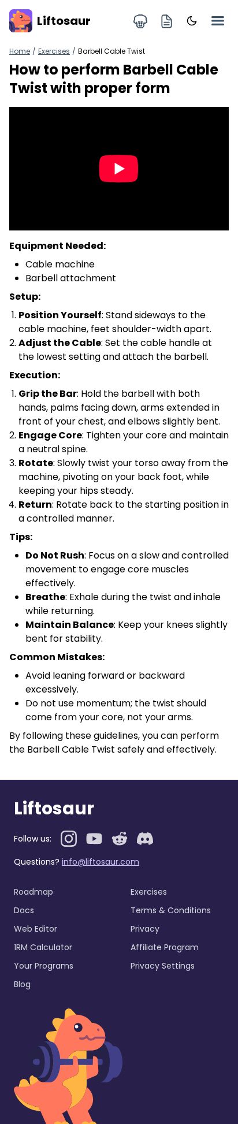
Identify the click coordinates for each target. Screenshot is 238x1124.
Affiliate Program (165, 947)
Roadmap (33, 892)
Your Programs (43, 966)
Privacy (145, 929)
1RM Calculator (43, 947)
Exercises (54, 51)
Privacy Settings (163, 966)
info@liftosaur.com (100, 862)
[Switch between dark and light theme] (191, 20)
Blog (22, 984)
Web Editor (35, 929)
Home (19, 51)
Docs (24, 910)
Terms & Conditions (171, 910)
